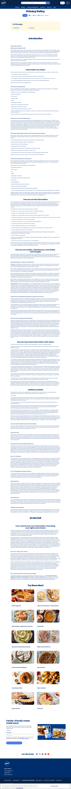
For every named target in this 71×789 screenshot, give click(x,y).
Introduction (16, 27)
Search (47, 2)
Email (35, 16)
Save (26, 15)
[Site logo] (7, 764)
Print (47, 15)
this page (36, 419)
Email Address (9, 732)
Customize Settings (54, 786)
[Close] (69, 786)
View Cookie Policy (19, 787)
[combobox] (34, 3)
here (16, 308)
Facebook (41, 15)
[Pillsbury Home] (3, 3)
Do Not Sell (31, 27)
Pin (30, 15)
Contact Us (42, 575)
